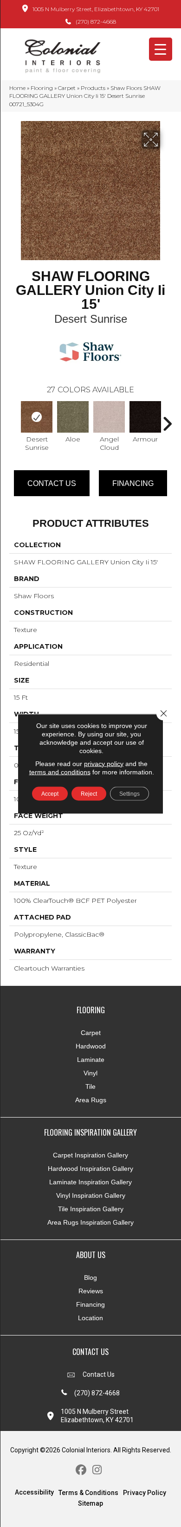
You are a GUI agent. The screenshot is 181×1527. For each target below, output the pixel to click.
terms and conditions (59, 771)
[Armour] (145, 417)
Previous (14, 419)
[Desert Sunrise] (37, 417)
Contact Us (51, 483)
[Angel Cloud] (109, 417)
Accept (49, 793)
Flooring (42, 87)
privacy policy (103, 763)
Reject (89, 793)
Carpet (67, 87)
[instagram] (97, 1470)
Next (167, 419)
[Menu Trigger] (160, 49)
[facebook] (81, 1470)
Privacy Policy (144, 1492)
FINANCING (133, 483)
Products (93, 87)
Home (17, 87)
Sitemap (90, 1503)
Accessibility (34, 1492)
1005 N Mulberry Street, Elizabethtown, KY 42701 (95, 9)
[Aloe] (73, 417)
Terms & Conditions (88, 1492)
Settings (129, 793)
